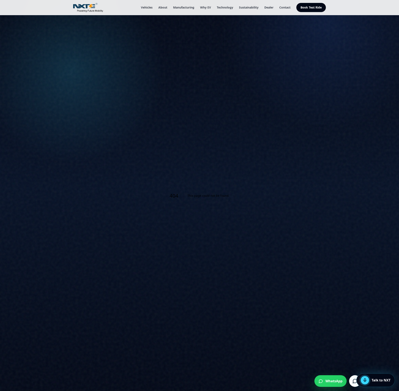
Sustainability (249, 7)
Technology (225, 7)
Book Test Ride (311, 7)
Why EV (205, 7)
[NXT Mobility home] (88, 7)
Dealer (268, 7)
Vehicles (147, 7)
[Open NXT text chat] (355, 381)
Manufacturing (183, 7)
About (162, 7)
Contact (285, 7)
